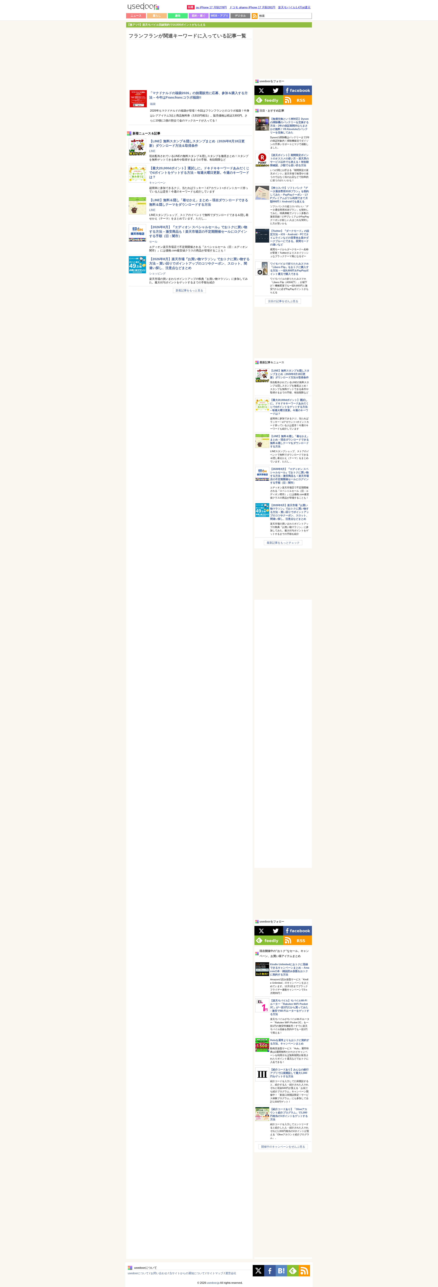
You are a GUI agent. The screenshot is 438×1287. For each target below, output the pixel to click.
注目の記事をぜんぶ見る (283, 301)
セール (153, 241)
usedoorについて (138, 1273)
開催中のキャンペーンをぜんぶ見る (283, 1146)
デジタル (240, 15)
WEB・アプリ (219, 15)
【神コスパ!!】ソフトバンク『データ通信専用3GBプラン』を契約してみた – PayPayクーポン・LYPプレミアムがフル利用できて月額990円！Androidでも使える (289, 194)
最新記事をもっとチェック (283, 542)
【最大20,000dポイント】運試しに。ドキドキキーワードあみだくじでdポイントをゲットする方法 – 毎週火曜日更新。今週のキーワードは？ (199, 172)
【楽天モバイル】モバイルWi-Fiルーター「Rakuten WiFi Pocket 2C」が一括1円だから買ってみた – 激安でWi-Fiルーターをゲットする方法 (289, 1007)
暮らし (157, 15)
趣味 (178, 15)
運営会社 (230, 1273)
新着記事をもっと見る (189, 290)
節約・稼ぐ (198, 15)
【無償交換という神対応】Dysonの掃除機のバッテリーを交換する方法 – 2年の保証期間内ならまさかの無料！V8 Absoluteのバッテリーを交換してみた (289, 125)
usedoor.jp (213, 1282)
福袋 (153, 103)
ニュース (136, 15)
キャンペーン (157, 182)
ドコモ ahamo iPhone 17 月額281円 (252, 7)
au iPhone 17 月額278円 (211, 7)
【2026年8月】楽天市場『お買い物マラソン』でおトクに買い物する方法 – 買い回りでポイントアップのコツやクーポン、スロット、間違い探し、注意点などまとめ (199, 263)
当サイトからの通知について (187, 1273)
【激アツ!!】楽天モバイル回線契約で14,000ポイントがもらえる (166, 24)
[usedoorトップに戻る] (143, 7)
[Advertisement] (189, 62)
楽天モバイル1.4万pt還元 (294, 7)
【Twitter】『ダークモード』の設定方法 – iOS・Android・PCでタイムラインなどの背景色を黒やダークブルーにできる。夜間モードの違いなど (289, 237)
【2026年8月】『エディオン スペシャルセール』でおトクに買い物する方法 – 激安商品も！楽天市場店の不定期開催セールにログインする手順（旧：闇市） (198, 231)
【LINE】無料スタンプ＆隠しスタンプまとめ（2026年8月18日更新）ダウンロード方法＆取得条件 (289, 374)
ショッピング (157, 273)
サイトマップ (215, 1273)
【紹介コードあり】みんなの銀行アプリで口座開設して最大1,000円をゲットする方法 (289, 1073)
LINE (152, 151)
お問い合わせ (159, 1273)
